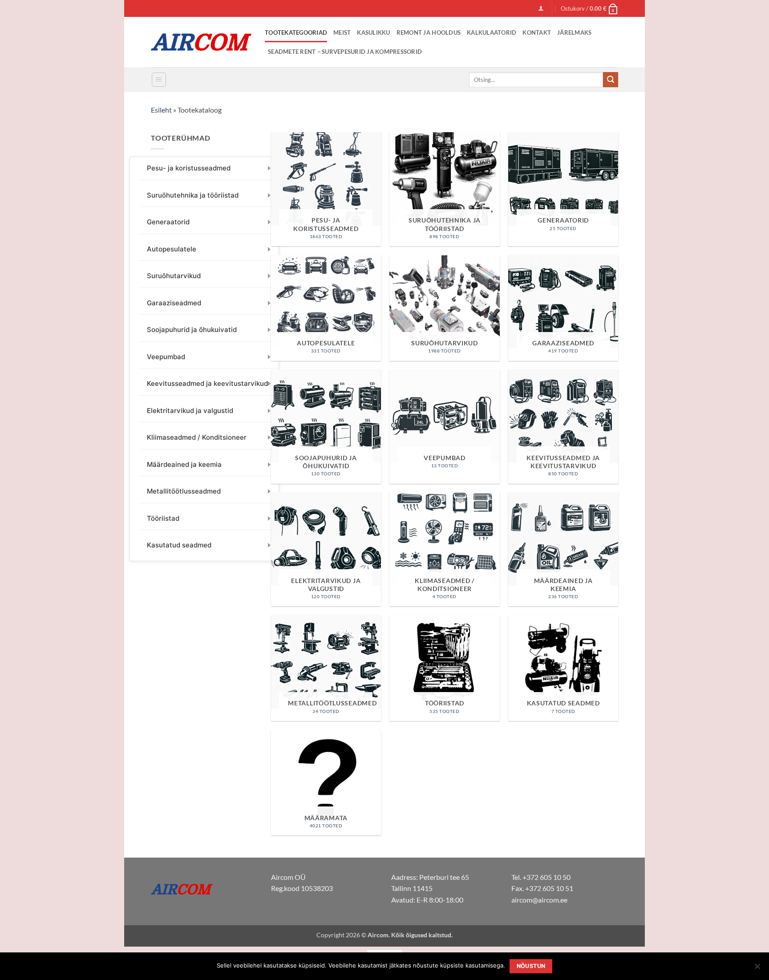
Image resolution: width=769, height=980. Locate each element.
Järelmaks (574, 32)
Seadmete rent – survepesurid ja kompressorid (345, 51)
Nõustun (531, 966)
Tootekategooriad (296, 32)
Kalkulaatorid (491, 32)
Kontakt (536, 32)
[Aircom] (201, 42)
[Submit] (610, 79)
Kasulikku (373, 32)
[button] (541, 8)
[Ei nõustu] (757, 969)
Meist (342, 32)
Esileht (161, 109)
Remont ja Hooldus (429, 32)
